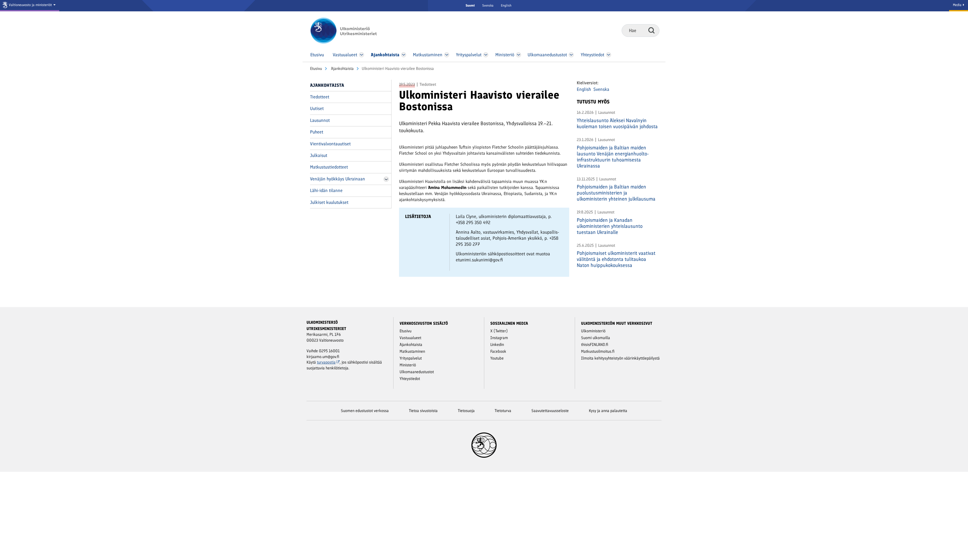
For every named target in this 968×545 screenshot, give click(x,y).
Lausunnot (320, 120)
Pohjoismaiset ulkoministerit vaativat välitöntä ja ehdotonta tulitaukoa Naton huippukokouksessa (616, 259)
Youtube (497, 358)
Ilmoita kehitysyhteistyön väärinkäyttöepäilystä (620, 358)
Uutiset (317, 108)
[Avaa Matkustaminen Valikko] (447, 55)
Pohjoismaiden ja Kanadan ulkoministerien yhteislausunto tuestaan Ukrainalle (610, 226)
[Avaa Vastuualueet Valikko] (362, 55)
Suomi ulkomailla (595, 337)
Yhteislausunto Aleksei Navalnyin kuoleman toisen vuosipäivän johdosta (617, 123)
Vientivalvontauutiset (330, 144)
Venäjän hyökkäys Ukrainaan (337, 179)
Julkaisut (318, 155)
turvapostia (326, 362)
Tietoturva (503, 410)
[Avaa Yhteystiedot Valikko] (608, 55)
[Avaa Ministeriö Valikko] (518, 55)
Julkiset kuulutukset (329, 202)
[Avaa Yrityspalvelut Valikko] (486, 55)
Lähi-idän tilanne (326, 190)
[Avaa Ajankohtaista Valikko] (404, 55)
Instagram (499, 337)
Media (957, 5)
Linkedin (497, 344)
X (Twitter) (499, 331)
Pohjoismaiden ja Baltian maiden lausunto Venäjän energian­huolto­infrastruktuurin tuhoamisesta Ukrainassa (613, 157)
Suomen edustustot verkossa (365, 410)
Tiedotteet (319, 97)
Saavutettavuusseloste (550, 410)
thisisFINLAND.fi (594, 344)
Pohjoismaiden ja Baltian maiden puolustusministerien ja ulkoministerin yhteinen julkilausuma (616, 193)
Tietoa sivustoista (423, 410)
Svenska (487, 5)
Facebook (498, 351)
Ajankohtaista (342, 68)
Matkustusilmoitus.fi (598, 351)
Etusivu (316, 68)
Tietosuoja (466, 410)
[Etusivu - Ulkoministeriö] (351, 30)
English (506, 5)
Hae (651, 30)
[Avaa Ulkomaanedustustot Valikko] (571, 55)
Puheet (316, 132)
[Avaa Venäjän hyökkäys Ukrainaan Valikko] (386, 179)
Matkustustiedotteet (329, 167)
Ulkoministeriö (593, 331)
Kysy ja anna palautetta (608, 410)
